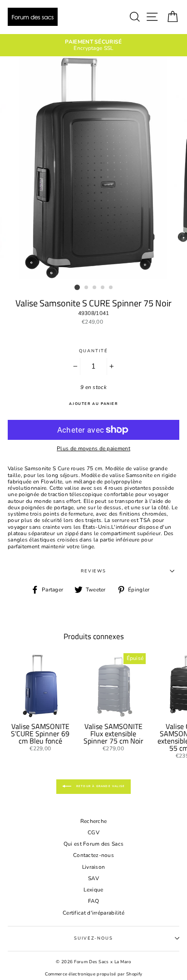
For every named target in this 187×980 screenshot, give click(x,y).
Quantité (93, 350)
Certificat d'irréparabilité (93, 912)
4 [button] (103, 288)
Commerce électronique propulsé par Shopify (94, 974)
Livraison (93, 867)
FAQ (93, 901)
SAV (93, 878)
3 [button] (95, 288)
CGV (93, 832)
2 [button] (86, 288)
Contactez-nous (93, 855)
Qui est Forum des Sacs (94, 843)
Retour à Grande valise (100, 786)
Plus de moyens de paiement (93, 448)
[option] (93, 45)
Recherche (93, 821)
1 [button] (77, 287)
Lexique (93, 889)
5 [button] (111, 288)
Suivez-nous (93, 938)
